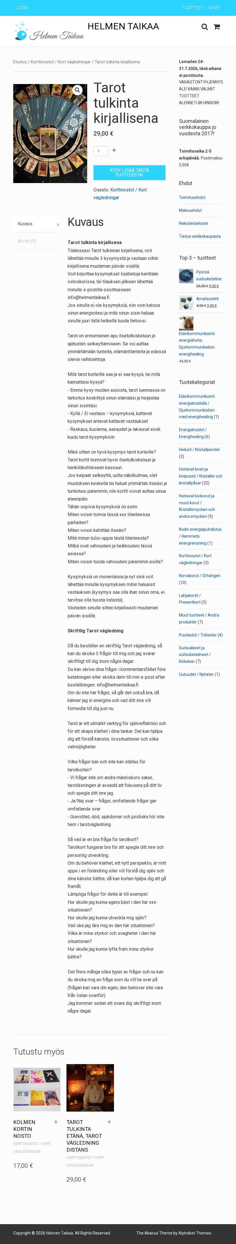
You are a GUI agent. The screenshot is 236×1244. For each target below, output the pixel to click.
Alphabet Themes (194, 1233)
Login (22, 7)
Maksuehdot (190, 210)
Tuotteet (192, 7)
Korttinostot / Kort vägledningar (61, 61)
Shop (214, 7)
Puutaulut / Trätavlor (198, 635)
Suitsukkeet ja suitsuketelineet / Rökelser (195, 655)
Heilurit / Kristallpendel (199, 449)
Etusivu (20, 61)
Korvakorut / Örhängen (199, 575)
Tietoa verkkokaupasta (200, 236)
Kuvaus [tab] (25, 224)
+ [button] (56, 1122)
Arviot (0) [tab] (27, 241)
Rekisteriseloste (193, 223)
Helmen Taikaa (123, 26)
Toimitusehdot (192, 197)
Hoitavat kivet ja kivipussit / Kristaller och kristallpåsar (200, 476)
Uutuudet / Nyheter (196, 674)
